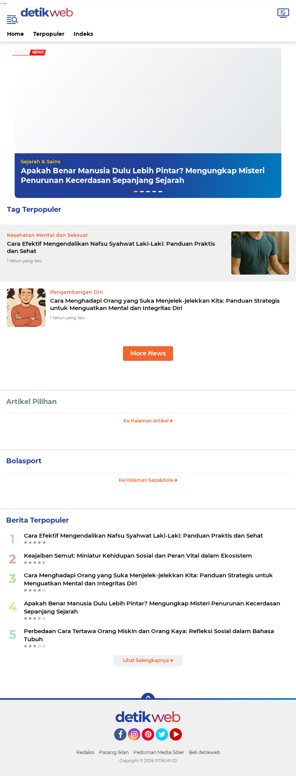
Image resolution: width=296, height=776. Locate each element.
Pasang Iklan (114, 752)
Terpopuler (48, 33)
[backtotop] (148, 700)
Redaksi (85, 752)
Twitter (165, 744)
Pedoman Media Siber (158, 752)
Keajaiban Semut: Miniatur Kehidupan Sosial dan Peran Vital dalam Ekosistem (138, 555)
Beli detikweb (204, 752)
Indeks (83, 33)
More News (148, 353)
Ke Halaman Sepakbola (146, 480)
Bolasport (24, 461)
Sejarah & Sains (41, 161)
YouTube (181, 744)
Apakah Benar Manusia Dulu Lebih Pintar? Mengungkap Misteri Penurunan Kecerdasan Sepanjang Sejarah (143, 175)
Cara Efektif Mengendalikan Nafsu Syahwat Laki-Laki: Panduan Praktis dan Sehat (111, 247)
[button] (136, 191)
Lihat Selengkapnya (146, 660)
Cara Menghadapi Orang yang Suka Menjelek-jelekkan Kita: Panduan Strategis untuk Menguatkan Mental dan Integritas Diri (165, 304)
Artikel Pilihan (31, 401)
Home (15, 33)
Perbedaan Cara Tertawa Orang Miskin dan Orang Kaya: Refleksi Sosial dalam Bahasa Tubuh (149, 635)
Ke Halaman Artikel (146, 421)
